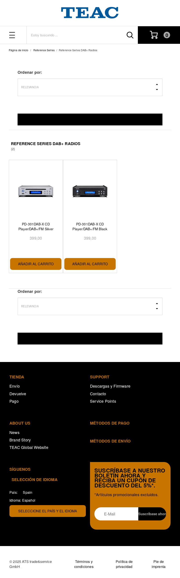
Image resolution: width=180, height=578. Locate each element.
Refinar (90, 119)
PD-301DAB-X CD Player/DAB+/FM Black (89, 226)
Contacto (98, 393)
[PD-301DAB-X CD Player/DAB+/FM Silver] (35, 191)
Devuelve (17, 393)
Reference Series (44, 50)
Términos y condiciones (84, 564)
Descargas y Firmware (110, 386)
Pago (14, 401)
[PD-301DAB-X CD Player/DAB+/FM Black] (90, 191)
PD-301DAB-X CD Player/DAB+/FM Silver (35, 226)
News (14, 432)
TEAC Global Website (28, 447)
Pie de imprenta (159, 564)
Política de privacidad (124, 564)
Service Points (103, 401)
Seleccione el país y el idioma (47, 510)
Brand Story (20, 440)
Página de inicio (19, 50)
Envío (14, 386)
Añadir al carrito (36, 263)
